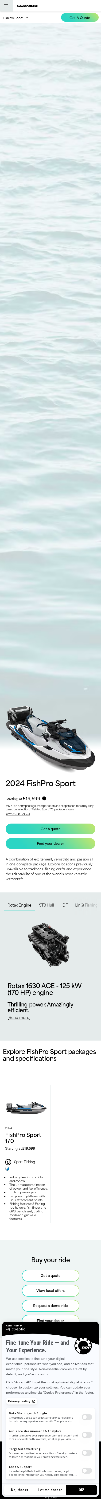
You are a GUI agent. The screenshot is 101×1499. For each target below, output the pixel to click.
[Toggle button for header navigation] (6, 6)
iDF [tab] (65, 905)
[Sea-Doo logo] (27, 6)
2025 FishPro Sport (18, 814)
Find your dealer (50, 1320)
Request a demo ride (50, 1305)
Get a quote (51, 1275)
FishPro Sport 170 (23, 1137)
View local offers (50, 1290)
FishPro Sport (13, 17)
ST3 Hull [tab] (46, 905)
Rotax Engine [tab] (19, 905)
